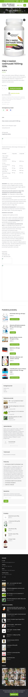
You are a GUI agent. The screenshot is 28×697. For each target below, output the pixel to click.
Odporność (4, 98)
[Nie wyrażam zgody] (26, 693)
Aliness (8, 104)
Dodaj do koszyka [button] (15, 319)
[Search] (17, 1)
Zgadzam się (14, 694)
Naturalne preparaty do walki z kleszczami (15, 417)
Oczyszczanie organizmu (19, 97)
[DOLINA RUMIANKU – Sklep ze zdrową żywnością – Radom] (5, 671)
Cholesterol (8, 97)
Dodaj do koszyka (15, 88)
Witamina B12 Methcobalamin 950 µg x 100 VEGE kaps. (17, 326)
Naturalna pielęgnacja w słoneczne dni (16, 406)
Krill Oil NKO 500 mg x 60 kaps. (17, 313)
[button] (24, 20)
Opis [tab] (3, 117)
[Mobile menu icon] (24, 5)
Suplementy (22, 98)
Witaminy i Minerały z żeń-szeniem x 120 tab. (16, 357)
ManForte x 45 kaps (15, 348)
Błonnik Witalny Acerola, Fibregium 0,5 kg (16, 338)
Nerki (13, 97)
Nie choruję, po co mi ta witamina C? (16, 412)
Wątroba (11, 99)
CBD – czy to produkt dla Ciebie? (15, 400)
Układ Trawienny (5, 99)
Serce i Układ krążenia (14, 98)
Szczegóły (13, 332)
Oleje (8, 98)
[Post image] (5, 402)
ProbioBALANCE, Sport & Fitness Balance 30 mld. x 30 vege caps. (18, 370)
